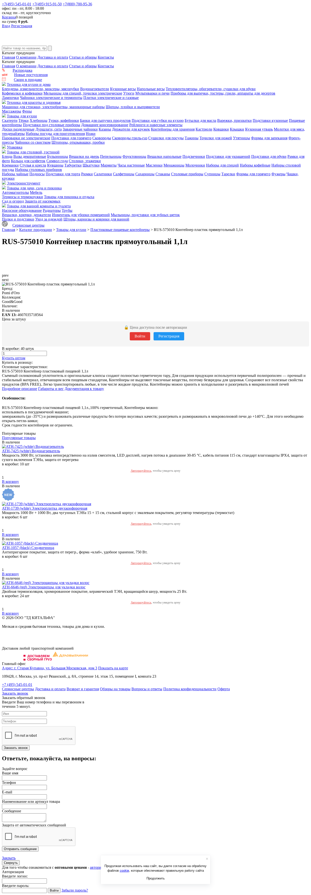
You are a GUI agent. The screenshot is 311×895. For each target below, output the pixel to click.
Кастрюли (204, 129)
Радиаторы (52, 210)
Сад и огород (13, 201)
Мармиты (109, 165)
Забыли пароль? (74, 890)
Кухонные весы (123, 89)
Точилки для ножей (215, 138)
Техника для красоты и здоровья (33, 102)
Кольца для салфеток (28, 161)
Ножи (90, 134)
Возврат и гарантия (83, 689)
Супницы (212, 174)
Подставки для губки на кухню (158, 120)
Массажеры (11, 111)
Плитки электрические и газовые (111, 98)
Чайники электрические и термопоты (51, 98)
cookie (124, 870)
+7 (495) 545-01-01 (17, 684)
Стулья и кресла (33, 165)
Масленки (154, 165)
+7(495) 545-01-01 (16, 4)
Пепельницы (110, 156)
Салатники (103, 174)
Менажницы (174, 165)
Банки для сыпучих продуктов (105, 120)
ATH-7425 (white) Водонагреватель (31, 451)
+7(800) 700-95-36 (77, 4)
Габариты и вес (51, 389)
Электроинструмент (23, 183)
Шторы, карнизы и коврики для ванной (96, 219)
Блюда (7, 156)
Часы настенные (131, 165)
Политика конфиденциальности (189, 689)
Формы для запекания (269, 138)
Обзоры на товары (115, 689)
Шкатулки (91, 165)
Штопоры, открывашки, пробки (78, 142)
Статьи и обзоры (83, 57)
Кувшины (55, 165)
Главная (8, 57)
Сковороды (101, 138)
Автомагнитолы (15, 192)
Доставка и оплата (52, 57)
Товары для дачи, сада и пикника (34, 188)
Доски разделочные (18, 129)
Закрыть (9, 858)
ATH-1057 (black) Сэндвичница (28, 548)
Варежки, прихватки (234, 120)
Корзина (9, 17)
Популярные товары (19, 438)
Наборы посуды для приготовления (55, 134)
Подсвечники (193, 156)
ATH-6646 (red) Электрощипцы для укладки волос (44, 587)
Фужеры (278, 174)
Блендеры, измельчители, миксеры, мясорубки (40, 89)
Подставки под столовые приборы (51, 125)
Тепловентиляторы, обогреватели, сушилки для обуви (211, 89)
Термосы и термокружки (22, 197)
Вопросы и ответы (146, 689)
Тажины (192, 138)
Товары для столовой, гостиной (33, 152)
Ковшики (221, 129)
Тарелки (228, 174)
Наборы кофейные (255, 165)
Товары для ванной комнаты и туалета (39, 206)
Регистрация (21, 26)
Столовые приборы (187, 174)
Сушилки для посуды (166, 138)
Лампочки (10, 98)
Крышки (237, 129)
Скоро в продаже (28, 80)
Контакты (106, 57)
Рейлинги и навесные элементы (155, 125)
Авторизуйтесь (141, 470)
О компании (26, 57)
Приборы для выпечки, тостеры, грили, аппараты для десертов (223, 93)
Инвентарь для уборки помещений (81, 215)
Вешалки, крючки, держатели (26, 215)
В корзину (10, 481)
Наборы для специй (222, 165)
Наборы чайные (15, 174)
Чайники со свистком (33, 142)
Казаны (105, 129)
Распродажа (22, 70)
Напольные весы (151, 89)
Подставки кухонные (270, 120)
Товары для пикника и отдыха (69, 197)
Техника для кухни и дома (29, 84)
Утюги (128, 93)
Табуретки (73, 165)
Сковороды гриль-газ (129, 138)
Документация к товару (84, 389)
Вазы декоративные (29, 156)
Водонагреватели (94, 89)
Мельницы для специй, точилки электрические (82, 93)
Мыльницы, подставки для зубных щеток (145, 215)
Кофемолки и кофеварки (22, 93)
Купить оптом (13, 358)
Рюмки (87, 174)
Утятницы (241, 138)
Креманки (10, 165)
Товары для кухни (22, 116)
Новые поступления (31, 75)
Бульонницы (57, 156)
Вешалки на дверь (84, 156)
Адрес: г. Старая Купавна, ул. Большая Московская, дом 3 (49, 668)
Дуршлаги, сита (48, 129)
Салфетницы (123, 174)
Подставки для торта (63, 174)
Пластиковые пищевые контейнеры (120, 230)
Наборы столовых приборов (38, 170)
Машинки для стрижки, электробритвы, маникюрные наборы (53, 107)
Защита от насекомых (42, 201)
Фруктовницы (134, 156)
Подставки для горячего (71, 138)
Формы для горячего (253, 174)
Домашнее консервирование (104, 125)
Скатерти (9, 120)
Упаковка (14, 147)
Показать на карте (113, 668)
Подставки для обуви (268, 156)
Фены (27, 111)
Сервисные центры (28, 225)
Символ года (57, 161)
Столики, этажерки (85, 161)
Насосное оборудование (22, 210)
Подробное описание (19, 389)
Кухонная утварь (259, 129)
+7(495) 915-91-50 (47, 4)
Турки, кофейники (63, 120)
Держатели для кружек (131, 129)
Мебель (36, 192)
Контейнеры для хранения (173, 129)
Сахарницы (145, 174)
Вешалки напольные (164, 156)
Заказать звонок (15, 693)
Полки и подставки (18, 219)
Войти (140, 336)
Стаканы (163, 174)
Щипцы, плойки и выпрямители (133, 107)
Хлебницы (38, 120)
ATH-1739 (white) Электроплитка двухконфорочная (44, 508)
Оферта (223, 689)
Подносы (37, 174)
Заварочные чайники (80, 129)
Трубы (67, 210)
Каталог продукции (35, 230)
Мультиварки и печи (152, 93)
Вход (6, 26)
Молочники (195, 165)
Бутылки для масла (200, 120)
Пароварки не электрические (26, 138)
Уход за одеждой (48, 219)
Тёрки (23, 120)
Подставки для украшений (228, 156)
